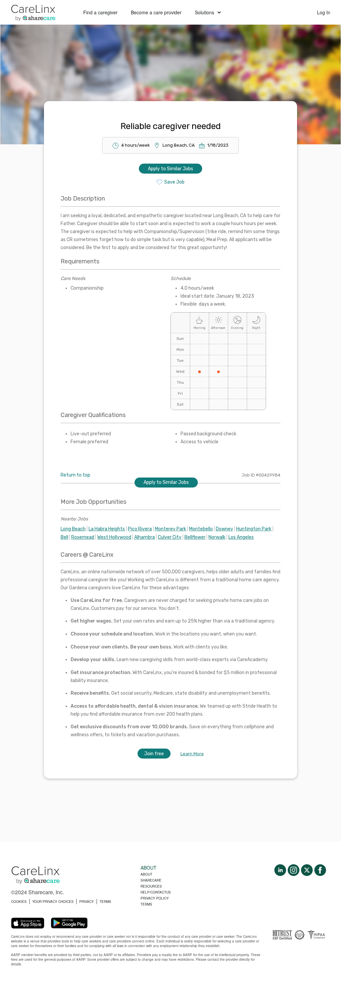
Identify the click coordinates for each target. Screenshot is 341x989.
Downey (224, 529)
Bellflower (194, 537)
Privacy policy (155, 898)
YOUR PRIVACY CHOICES (53, 901)
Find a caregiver (100, 12)
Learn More (192, 753)
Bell (64, 537)
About (146, 874)
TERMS (105, 901)
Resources (151, 886)
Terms (146, 904)
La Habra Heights (107, 529)
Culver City (169, 537)
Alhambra (144, 537)
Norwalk (216, 537)
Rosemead (82, 537)
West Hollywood (114, 537)
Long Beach (73, 529)
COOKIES (19, 901)
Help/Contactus (156, 892)
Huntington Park (253, 529)
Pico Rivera (140, 529)
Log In (323, 12)
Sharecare (151, 880)
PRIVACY (86, 901)
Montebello (201, 529)
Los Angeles (241, 537)
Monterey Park (170, 529)
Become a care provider (156, 12)
